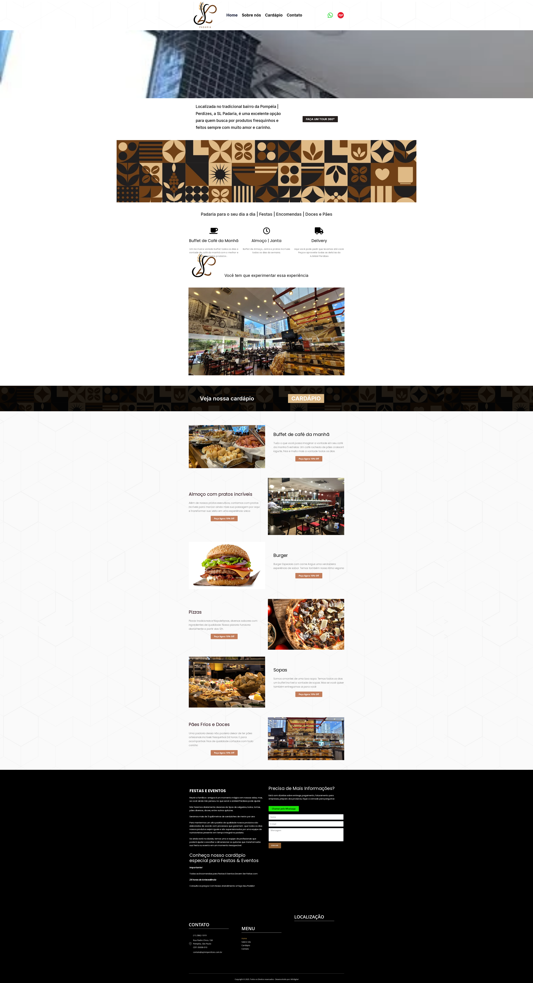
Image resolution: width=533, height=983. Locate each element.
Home (232, 15)
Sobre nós (251, 15)
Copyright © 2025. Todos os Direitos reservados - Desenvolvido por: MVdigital (266, 979)
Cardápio (274, 15)
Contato (294, 15)
